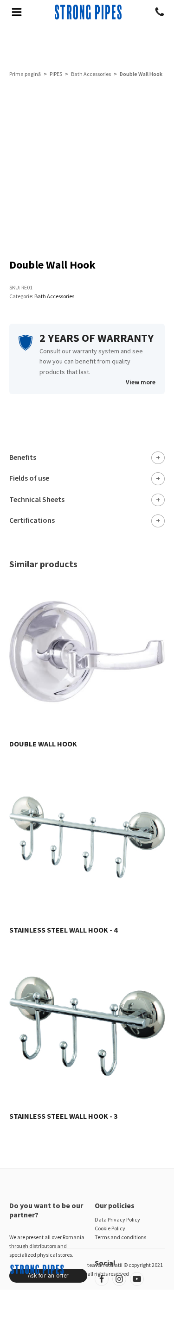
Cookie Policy (110, 1228)
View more (140, 382)
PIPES (56, 73)
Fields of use (29, 478)
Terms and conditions (120, 1237)
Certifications (32, 520)
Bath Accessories (91, 73)
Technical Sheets (36, 499)
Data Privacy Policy (117, 1219)
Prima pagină (25, 73)
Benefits (22, 457)
